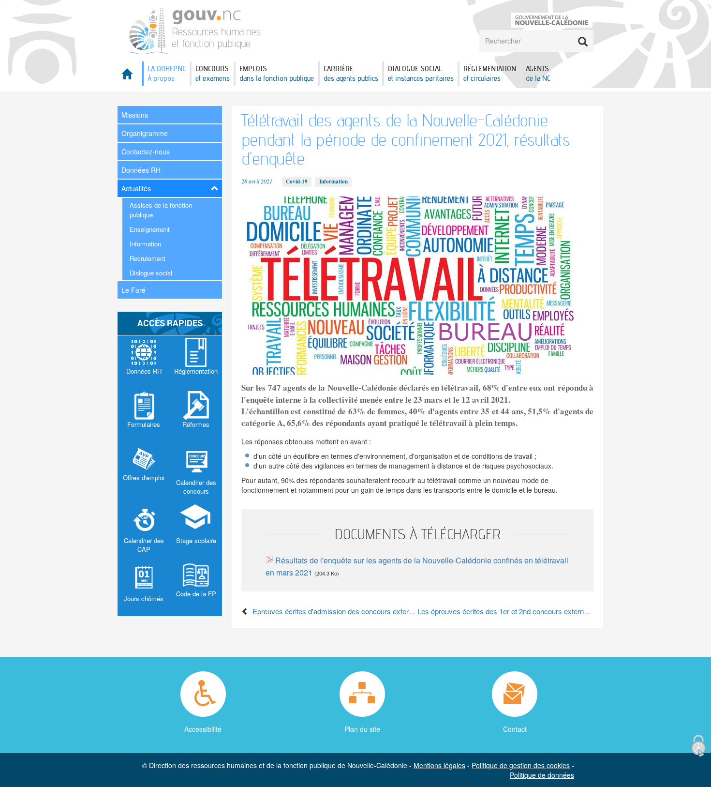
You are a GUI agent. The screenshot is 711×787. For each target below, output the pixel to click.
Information (145, 243)
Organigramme (144, 133)
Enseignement (150, 229)
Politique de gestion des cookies (521, 765)
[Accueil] (194, 29)
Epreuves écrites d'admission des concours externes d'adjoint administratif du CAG (333, 611)
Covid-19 (297, 181)
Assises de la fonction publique (161, 209)
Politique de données (542, 775)
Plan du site (362, 729)
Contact (515, 729)
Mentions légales (439, 765)
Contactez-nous (145, 151)
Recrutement (147, 258)
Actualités (136, 188)
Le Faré (133, 290)
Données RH (141, 170)
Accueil (130, 76)
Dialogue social (151, 272)
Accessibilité (203, 729)
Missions (134, 115)
